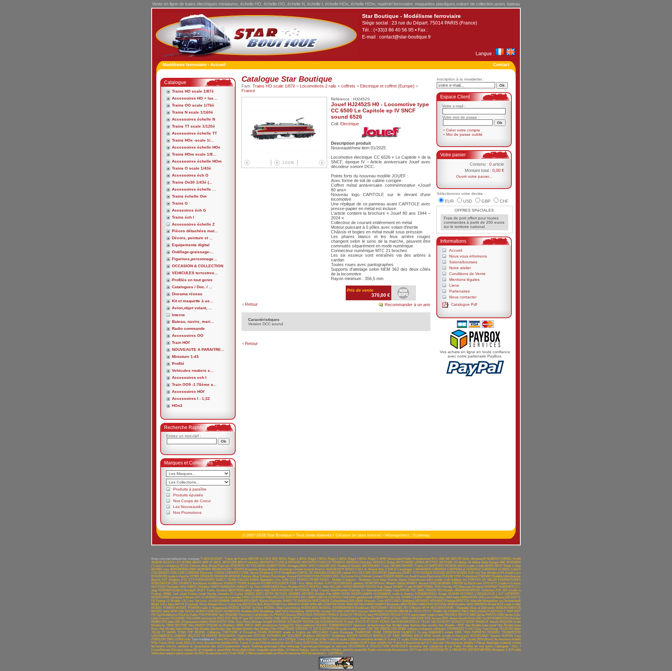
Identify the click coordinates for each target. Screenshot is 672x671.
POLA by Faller (188, 615)
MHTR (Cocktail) (186, 604)
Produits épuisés (188, 495)
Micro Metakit (209, 604)
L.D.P (500, 594)
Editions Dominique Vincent (278, 576)
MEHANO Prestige (442, 601)
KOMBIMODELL (426, 594)
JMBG (167, 594)
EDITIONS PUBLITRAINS (314, 576)
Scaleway (421, 535)
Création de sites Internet (358, 535)
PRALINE (231, 615)
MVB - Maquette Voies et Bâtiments (470, 608)
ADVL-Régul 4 (348, 559)
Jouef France (188, 594)
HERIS (347, 587)
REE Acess (449, 618)
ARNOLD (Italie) (384, 562)
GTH (486, 583)
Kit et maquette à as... (192, 301)
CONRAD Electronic (199, 573)
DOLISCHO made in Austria (170, 576)
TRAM (376, 632)
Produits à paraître (189, 489)
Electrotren (434, 576)
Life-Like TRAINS (400, 597)
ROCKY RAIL (226, 622)
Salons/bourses (463, 262)
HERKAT (359, 587)
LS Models (173, 601)
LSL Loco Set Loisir (194, 601)
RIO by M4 (483, 618)
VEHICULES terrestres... (195, 273)
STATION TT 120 (306, 629)
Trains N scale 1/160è (192, 112)
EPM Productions (465, 576)
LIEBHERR (380, 597)
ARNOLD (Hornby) (359, 562)
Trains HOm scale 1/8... (194, 154)
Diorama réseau (187, 294)
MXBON (501, 608)
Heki (326, 587)
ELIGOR (447, 576)
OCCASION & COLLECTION (197, 266)
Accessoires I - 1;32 (191, 398)
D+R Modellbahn (285, 573)
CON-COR (177, 573)
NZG (285, 611)
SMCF (249, 625)
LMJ (482, 597)
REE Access (433, 618)
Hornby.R (190, 590)
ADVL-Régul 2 (308, 559)
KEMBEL (295, 594)
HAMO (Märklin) (198, 587)
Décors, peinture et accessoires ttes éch (194, 646)
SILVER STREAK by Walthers (215, 625)
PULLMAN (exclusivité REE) (205, 618)
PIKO (465, 611)
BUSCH (338, 569)
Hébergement (397, 535)
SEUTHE (181, 625)
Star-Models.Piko (265, 629)
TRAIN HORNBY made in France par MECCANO (292, 632)
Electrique (349, 123)
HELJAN (335, 587)
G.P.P (328, 583)
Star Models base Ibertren (403, 625)
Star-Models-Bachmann (209, 629)
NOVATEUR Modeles (238, 611)
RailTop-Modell (370, 618)
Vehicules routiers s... (193, 370)
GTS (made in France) (505, 583)
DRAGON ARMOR (227, 576)
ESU (184, 580)
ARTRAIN (446, 562)
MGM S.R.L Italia (162, 604)
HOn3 (177, 405)
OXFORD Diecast (356, 611)
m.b (211, 601)
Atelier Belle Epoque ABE (489, 562)
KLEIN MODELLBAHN (356, 594)
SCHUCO (458, 622)
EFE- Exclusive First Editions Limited (358, 576)
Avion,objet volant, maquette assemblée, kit (260, 650)
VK (284, 636)
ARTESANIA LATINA (410, 562)
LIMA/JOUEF (469, 597)
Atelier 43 (464, 562)
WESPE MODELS (359, 636)
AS (456, 562)
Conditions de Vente (467, 274)
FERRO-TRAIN (307, 580)
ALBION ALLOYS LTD (166, 562)
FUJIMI (266, 583)
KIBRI (336, 594)
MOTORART (379, 608)
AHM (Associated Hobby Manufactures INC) (408, 559)
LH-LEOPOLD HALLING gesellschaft (347, 597)
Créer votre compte (463, 130)
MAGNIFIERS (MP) (244, 601)
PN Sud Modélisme (164, 615)
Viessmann (244, 636)
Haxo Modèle (289, 587)
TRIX (458, 632)
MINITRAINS (409, 604)
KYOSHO (466, 594)
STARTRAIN (285, 629)
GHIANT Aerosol (417, 583)
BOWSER (204, 569)
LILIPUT (418, 597)
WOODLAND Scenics (485, 636)
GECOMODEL (343, 583)
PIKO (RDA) (478, 611)
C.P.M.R (390, 569)
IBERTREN (236, 590)
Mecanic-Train (374, 601)
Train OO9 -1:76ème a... (194, 384)
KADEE (250, 594)
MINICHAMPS (376, 604)
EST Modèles (171, 580)
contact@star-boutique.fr (405, 37)
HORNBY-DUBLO (170, 590)
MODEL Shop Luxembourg (282, 608)
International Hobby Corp (382, 590)
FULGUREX (280, 583)
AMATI (196, 562)
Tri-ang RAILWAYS (430, 632)
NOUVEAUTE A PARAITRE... (198, 349)
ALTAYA (186, 562)
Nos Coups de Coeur (192, 501)
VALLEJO (193, 636)
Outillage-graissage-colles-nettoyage (275, 646)
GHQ (432, 583)
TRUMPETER (511, 632)
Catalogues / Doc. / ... (192, 287)
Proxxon (164, 618)
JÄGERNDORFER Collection (474, 590)
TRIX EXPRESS (474, 632)
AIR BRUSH (453, 559)
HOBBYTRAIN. (423, 587)
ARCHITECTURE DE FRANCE (323, 562)
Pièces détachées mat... (195, 231)
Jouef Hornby (207, 594)
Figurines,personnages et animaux (324, 646)
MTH (425, 608)
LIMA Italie (452, 597)
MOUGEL (396, 608)
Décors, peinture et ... (192, 238)
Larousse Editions (182, 597)
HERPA (371, 587)
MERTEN (462, 601)
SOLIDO (321, 625)
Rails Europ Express (345, 618)
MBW (359, 601)
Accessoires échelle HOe (196, 147)
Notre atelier (460, 268)
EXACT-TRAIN (226, 580)
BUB (329, 569)
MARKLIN (305, 601)
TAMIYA (385, 629)
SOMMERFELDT (340, 625)
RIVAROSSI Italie (162, 622)
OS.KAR (337, 611)
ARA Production (248, 562)
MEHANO (422, 601)
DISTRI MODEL (456, 573)
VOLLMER (294, 636)
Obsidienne (296, 611)
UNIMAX (180, 636)
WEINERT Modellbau (330, 636)
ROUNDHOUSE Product (337, 622)
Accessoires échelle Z (193, 224)
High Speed (384, 587)
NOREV (201, 611)
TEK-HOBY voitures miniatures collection (418, 629)
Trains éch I (183, 217)
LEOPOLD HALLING (264, 597)
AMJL (217, 562)
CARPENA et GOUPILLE (464, 569)
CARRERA (489, 569)
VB (203, 636)
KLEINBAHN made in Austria (394, 594)
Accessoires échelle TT (194, 133)
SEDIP (470, 622)
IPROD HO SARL (412, 590)
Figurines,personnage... (194, 259)
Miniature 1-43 (185, 356)
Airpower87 (478, 559)
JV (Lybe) (236, 594)
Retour (251, 304)
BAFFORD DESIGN (443, 566)
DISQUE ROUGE (433, 573)
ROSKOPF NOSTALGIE (303, 622)
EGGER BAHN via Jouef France (405, 576)
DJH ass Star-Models (482, 573)
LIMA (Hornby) (434, 597)
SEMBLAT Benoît (486, 622)
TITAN (181, 632)
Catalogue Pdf (464, 304)
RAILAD (325, 618)
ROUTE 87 (362, 622)
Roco (239, 622)
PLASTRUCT (496, 611)
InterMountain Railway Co (348, 590)
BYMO (349, 569)
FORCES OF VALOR (482, 580)
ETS (191, 580)
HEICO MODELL (310, 587)
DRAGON (207, 576)
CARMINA (439, 569)
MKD (470, 604)
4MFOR (253, 559)
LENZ (246, 597)
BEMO (489, 566)
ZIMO (170, 639)
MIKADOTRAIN (298, 604)
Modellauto (362, 608)
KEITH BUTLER (276, 594)
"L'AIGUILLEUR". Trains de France (223, 559)
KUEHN (453, 594)
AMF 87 (207, 562)
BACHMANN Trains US (412, 566)
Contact (501, 64)
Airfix (466, 559)
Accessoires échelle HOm (197, 161)
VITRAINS (274, 636)
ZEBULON (158, 639)
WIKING (407, 636)
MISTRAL (440, 604)
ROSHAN (279, 622)
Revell (462, 618)
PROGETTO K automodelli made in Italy (417, 615)
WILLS (418, 636)
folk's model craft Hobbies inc (447, 580)
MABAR (224, 601)
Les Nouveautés (188, 507)
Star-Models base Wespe (175, 629)
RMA (212, 622)
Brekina (273, 569)
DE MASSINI (317, 573)
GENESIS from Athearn (380, 583)
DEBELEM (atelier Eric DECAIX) (349, 573)
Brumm (320, 569)
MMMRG (480, 604)
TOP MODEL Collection (203, 632)
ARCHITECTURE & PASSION (280, 562)
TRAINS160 (363, 632)
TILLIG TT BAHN (163, 632)
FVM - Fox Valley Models (307, 583)
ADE (275, 559)
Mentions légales (464, 279)
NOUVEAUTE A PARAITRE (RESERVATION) (460, 650)
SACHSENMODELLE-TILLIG (410, 622)
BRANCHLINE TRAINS (228, 569)
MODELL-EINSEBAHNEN (336, 608)
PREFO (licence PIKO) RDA (293, 615)
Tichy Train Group (486, 629)
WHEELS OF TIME (386, 636)
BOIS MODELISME (183, 569)
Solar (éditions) (305, 625)
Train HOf (180, 342)
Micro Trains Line (230, 604)
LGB (319, 597)
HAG (183, 587)
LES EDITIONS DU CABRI (297, 597)
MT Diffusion (413, 608)
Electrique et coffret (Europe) (387, 86)
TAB (376, 629)
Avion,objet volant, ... (192, 308)
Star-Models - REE (451, 625)
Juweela (223, 594)
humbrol (221, 590)
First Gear (380, 580)
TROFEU (493, 632)
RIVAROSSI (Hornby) (506, 618)
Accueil (455, 250)
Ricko (472, 618)
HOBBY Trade (402, 587)
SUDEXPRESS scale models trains (342, 629)
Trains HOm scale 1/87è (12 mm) (180, 643)
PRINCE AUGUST (340, 615)
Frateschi (254, 583)
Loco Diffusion (494, 597)
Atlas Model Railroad (215, 566)
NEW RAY (177, 611)
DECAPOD (379, 573)
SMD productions (265, 625)
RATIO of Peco (391, 618)
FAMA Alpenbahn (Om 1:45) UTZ (273, 580)
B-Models (354, 566)
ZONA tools (183, 639)
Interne (178, 315)
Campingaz (404, 569)
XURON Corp (511, 636)
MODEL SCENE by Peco (246, 608)
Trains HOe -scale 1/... (193, 140)
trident (449, 632)
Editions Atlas (250, 576)
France (248, 90)
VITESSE (259, 636)
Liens (454, 285)
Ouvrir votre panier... (474, 176)
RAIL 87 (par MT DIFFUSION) (252, 618)
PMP (510, 611)
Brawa (263, 569)
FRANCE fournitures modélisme (201, 583)
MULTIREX (438, 608)
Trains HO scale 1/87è (193, 91)
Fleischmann (416, 580)
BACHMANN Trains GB (378, 566)
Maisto (263, 601)
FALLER (243, 580)
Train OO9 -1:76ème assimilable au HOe (256, 653)
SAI (433, 622)
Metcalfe (476, 601)
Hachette (172, 587)
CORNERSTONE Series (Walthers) (249, 573)
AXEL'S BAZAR (318, 566)
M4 (216, 601)
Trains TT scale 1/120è (193, 126)
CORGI (219, 573)
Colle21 (516, 569)
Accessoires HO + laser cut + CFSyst (270, 639)
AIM (441, 559)
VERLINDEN (227, 636)
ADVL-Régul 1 (288, 559)
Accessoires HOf (188, 391)
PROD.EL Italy (363, 615)
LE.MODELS (209, 597)
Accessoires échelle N (193, 119)
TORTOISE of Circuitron (239, 632)
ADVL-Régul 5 (368, 559)
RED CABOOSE (413, 618)
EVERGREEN (205, 580)
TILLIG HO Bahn (510, 629)
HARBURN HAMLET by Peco (240, 587)
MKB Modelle (457, 604)
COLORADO (160, 573)
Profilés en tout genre (192, 280)
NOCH (189, 611)
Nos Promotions (187, 512)
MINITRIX (426, 604)
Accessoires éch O (190, 175)
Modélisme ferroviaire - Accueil (194, 64)
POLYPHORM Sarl (211, 615)
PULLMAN (177, 618)
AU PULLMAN (255, 566)
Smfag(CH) (286, 625)
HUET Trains (206, 590)
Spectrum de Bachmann (369, 625)
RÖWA (385, 622)
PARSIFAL (406, 611)
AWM (303, 566)
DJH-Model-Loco (509, 573)
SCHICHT (443, 622)
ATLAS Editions (190, 566)
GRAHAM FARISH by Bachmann (459, 583)
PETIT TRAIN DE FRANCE (442, 611)
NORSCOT (215, 611)
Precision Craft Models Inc (255, 615)
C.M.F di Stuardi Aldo (369, 569)
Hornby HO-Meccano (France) (463, 587)
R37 (228, 618)
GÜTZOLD (158, 587)
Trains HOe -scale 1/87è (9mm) (472, 639)
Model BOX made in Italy (504, 604)
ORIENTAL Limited (318, 611)
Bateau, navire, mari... (193, 321)
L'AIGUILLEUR (485, 594)
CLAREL (504, 569)
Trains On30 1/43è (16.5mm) (313, 643)
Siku (191, 625)
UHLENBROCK (162, 636)
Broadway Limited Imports (296, 569)
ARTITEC (431, 562)
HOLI (438, 587)
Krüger (442, 594)
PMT (517, 611)
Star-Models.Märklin (239, 629)
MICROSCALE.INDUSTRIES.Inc (265, 604)
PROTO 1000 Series (471, 615)
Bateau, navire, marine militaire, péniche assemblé (333, 650)
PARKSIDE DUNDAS (383, 611)
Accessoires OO (187, 335)
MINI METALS (356, 604)
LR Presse (158, 601)
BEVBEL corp (160, 569)
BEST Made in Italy (508, 566)
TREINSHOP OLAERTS (399, 632)
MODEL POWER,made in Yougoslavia (202, 608)
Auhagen (293, 566)
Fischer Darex (397, 580)
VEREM (211, 636)
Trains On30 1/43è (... (192, 182)
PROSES (450, 615)
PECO (418, 611)
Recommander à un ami (407, 304)
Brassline (251, 569)
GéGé (401, 583)
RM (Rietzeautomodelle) (191, 622)
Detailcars (394, 573)
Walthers (309, 636)
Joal (175, 594)
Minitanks (393, 604)
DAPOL (303, 573)
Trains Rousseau (341, 632)
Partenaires (459, 291)
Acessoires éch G (189, 210)
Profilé (178, 363)
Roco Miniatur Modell (258, 622)
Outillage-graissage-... (193, 252)
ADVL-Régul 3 (328, 559)
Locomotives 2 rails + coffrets (327, 86)
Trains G (180, 203)
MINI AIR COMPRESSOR (327, 604)
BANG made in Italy (471, 566)
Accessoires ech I (189, 377)
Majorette (275, 601)
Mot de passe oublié (464, 134)
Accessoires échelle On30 (349, 643)
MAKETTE (290, 601)
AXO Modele (338, 566)
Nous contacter (462, 297)
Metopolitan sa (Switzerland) (502, 601)
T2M (369, 629)
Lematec (236, 597)
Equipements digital (191, 245)
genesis (359, 583)
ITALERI (430, 590)
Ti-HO (469, 629)
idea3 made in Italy (257, 590)
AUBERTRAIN (276, 566)
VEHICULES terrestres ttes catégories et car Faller (426, 646)
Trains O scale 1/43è (191, 168)
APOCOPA (229, 562)
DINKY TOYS (411, 573)
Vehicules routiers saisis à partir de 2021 (178, 653)
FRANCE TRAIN (235, 583)
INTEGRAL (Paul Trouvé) (312, 590)
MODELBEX (309, 608)
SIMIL (240, 625)
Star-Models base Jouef (481, 625)
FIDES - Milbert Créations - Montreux (345, 580)
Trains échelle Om (189, 196)
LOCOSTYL (513, 597)
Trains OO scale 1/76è (193, 105)
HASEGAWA (270, 587)
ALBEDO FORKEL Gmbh (504, 559)
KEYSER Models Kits (316, 594)
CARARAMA (422, 569)
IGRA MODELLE (282, 590)
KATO (260, 594)
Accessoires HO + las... (194, 98)
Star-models (429, 625)
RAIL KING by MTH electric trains (296, 618)
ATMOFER (237, 566)
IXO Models (445, 590)
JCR (498, 590)
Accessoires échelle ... (194, 189)
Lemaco (224, 597)
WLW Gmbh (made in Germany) (446, 636)
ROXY (375, 622)
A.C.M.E (265, 559)
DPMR (194, 576)
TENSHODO (455, 629)
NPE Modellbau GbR (267, 611)
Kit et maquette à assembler (212, 650)
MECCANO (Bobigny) (399, 601)
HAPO (215, 587)
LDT (197, 597)
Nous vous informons (468, 256)
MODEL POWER (163, 608)
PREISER (320, 615)
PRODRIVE (382, 615)
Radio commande (188, 328)
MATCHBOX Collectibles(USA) (333, 601)
